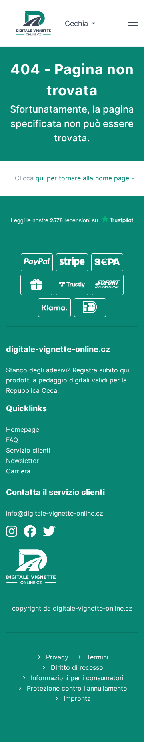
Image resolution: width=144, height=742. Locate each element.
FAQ (12, 440)
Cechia (77, 23)
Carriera (18, 471)
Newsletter (22, 461)
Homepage (22, 429)
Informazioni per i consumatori (76, 678)
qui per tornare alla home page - (85, 178)
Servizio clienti (28, 450)
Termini (96, 657)
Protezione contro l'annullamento (76, 688)
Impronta (76, 698)
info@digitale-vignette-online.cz (54, 513)
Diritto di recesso (76, 667)
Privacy (56, 657)
